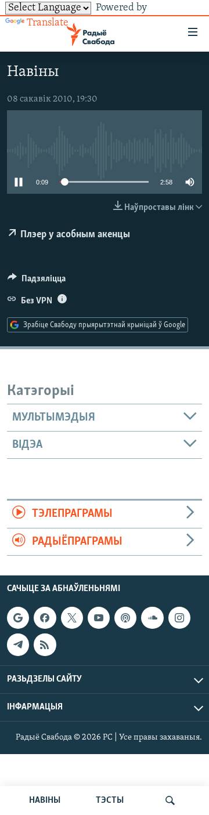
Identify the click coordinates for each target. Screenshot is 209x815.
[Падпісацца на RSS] (45, 644)
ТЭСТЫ (110, 800)
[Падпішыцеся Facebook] (45, 618)
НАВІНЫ (44, 800)
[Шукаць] (170, 800)
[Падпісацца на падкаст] (125, 618)
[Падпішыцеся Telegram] (18, 644)
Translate (48, 23)
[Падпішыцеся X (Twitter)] (72, 618)
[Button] (37, 281)
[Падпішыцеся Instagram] (179, 618)
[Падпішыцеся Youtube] (99, 618)
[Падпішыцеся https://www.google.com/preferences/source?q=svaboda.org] (18, 618)
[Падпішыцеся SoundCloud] (152, 618)
